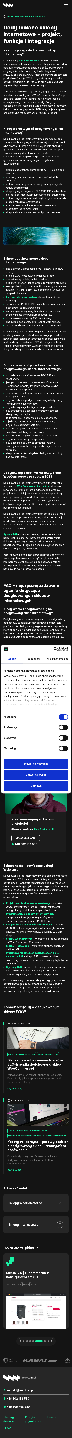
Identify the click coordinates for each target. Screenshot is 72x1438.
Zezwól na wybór (36, 774)
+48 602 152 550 (24, 844)
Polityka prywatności (33, 1419)
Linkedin (52, 1417)
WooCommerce (26, 486)
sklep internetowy (29, 60)
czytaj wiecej (14, 1088)
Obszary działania (8, 1419)
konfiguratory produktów (21, 297)
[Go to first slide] (51, 1341)
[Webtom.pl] (13, 5)
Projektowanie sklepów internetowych (29, 903)
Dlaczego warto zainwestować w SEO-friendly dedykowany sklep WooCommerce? (35, 1064)
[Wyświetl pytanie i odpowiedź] (66, 611)
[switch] (63, 727)
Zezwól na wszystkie (36, 763)
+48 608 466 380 (16, 1407)
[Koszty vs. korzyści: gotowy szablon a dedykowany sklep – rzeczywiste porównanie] (36, 1115)
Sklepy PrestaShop (17, 945)
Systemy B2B (14, 967)
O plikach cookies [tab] (57, 658)
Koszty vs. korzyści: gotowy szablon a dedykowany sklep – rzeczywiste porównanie (37, 1146)
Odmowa (36, 785)
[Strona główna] (5, 16)
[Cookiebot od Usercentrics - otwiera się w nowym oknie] (53, 649)
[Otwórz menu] (66, 5)
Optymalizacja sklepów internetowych (29, 924)
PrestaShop (43, 486)
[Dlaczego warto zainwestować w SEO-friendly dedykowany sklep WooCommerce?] (36, 1038)
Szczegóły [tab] (34, 658)
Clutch (7, 1428)
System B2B (10, 534)
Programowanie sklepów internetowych (30, 913)
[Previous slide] (21, 1341)
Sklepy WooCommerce (19, 938)
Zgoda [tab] (12, 658)
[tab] (27, 1341)
